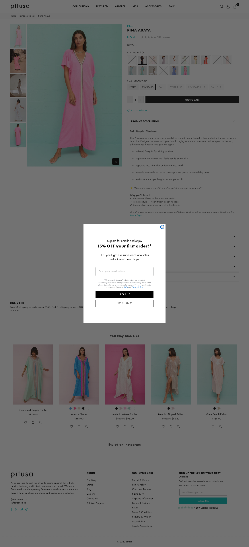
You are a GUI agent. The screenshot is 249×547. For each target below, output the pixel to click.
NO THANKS (124, 303)
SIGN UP (124, 294)
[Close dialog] (162, 227)
